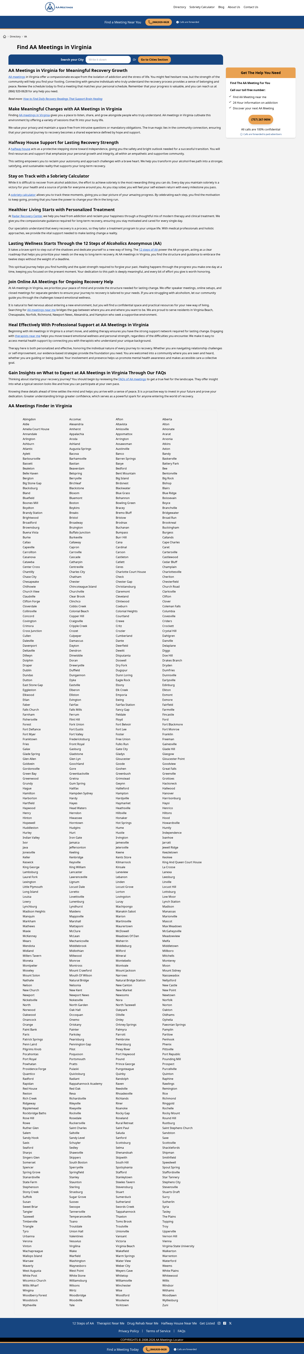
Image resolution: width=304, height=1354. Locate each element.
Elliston (74, 695)
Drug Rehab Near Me (142, 1323)
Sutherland (123, 1202)
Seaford (28, 1148)
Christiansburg (126, 586)
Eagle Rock (123, 680)
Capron (74, 547)
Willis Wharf (31, 1285)
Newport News (79, 995)
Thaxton (121, 1216)
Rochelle (168, 1108)
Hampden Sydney (81, 793)
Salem (27, 1133)
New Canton (124, 985)
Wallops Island (32, 1256)
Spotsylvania (124, 1167)
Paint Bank (30, 1029)
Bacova (74, 454)
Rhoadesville (124, 1093)
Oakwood (29, 1015)
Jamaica (74, 842)
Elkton (166, 690)
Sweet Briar (30, 1207)
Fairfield (167, 705)
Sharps (27, 1152)
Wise (119, 1290)
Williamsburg (78, 1280)
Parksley (75, 1034)
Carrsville (75, 552)
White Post (30, 1276)
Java (25, 847)
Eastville (74, 685)
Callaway (75, 542)
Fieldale (121, 714)
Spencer (28, 1167)
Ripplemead (31, 1108)
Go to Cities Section (154, 60)
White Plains (170, 1271)
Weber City (123, 1266)
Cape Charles (171, 542)
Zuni (165, 1305)
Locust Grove (124, 887)
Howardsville (171, 823)
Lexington (29, 882)
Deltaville (29, 650)
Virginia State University (178, 1246)
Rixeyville (75, 1108)
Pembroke (123, 1039)
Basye (120, 463)
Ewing (120, 700)
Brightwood (31, 518)
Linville (166, 882)
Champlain (169, 567)
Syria (165, 1207)
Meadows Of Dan (127, 936)
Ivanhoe (167, 838)
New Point (169, 990)
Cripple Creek (78, 626)
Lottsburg (169, 892)
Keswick (28, 862)
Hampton (122, 793)
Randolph (122, 1079)
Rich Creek (30, 1098)
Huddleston (30, 828)
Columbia (168, 611)
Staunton (75, 1182)
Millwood (75, 956)
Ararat (166, 434)
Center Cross (31, 567)
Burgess (167, 532)
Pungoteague (125, 1069)
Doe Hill (167, 655)
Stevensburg (124, 1187)
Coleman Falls (171, 606)
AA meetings (16, 77)
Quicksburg (77, 1074)
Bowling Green (125, 503)
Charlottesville (171, 572)
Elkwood (28, 695)
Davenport (30, 646)
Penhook (168, 1039)
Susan (27, 1202)
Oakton (167, 1010)
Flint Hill (74, 719)
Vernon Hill (169, 1236)
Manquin (29, 916)
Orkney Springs (126, 1025)
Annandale (30, 434)
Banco (120, 454)
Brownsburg (31, 527)
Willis (165, 1280)
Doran (73, 660)
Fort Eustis (76, 729)
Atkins (166, 444)
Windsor (168, 1285)
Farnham (29, 714)
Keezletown (170, 852)
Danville (167, 641)
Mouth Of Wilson (80, 975)
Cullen (27, 636)
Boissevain (169, 498)
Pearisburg (76, 1039)
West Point (76, 1271)
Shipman (168, 1152)
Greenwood (31, 778)
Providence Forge (34, 1069)
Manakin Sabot (126, 911)
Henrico (167, 808)
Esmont (167, 695)
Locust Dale (77, 887)
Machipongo (124, 906)
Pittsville (167, 1049)
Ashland (74, 444)
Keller (26, 857)
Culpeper (75, 636)
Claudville (29, 596)
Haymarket (123, 803)
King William (77, 867)
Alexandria (76, 424)
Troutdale (75, 1226)
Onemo (74, 1020)
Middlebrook (78, 946)
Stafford (121, 1172)
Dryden (167, 665)
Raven (120, 1084)
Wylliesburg (170, 1300)
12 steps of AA (148, 250)
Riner (119, 1103)
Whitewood (170, 1276)
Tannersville (77, 1212)
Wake (73, 1251)
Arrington (122, 439)
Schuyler (75, 1143)
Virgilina (74, 1246)
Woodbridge (77, 1295)
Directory (179, 7)
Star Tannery (170, 1177)
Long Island (30, 892)
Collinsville (30, 611)
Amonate (168, 429)
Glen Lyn (75, 759)
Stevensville (170, 1187)
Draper (27, 665)
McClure (74, 931)
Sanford (121, 1138)
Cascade (74, 557)
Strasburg (76, 1192)
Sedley (73, 1148)
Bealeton (28, 468)
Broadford (30, 523)
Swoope (74, 1207)
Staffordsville (171, 1172)
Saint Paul (122, 1128)
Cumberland (124, 636)
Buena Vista (30, 532)
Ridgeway (29, 1103)
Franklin (167, 734)
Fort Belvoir (123, 724)
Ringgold (168, 1103)
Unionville (122, 1231)
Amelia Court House (36, 429)
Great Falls (169, 769)
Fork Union (76, 724)
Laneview (122, 872)
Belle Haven (30, 473)
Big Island (122, 478)
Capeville (28, 547)
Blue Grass (123, 493)
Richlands (122, 1098)
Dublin (27, 670)
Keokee (167, 857)
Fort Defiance (32, 729)
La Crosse (168, 867)
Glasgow (168, 754)
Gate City (122, 749)
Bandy (166, 454)
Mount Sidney (171, 970)
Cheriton (168, 577)
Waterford (169, 1261)
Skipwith (121, 1157)
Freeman (168, 739)
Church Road (171, 586)
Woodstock (30, 1300)
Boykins (74, 508)
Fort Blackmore (172, 724)
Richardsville (77, 1098)
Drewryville (76, 665)
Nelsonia (75, 985)
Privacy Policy (129, 1331)
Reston (27, 1093)
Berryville (75, 478)
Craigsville (76, 621)
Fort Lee (121, 729)
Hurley (27, 833)
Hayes (73, 803)
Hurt (72, 833)
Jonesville (29, 852)
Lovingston (123, 897)
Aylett (26, 454)
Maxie (27, 931)
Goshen (121, 769)
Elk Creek (122, 690)
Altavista (121, 424)
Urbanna (28, 1236)
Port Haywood (125, 1054)
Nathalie (28, 980)
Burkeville (75, 537)
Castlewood (170, 557)
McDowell (122, 931)
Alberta (167, 419)
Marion (120, 916)
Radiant (74, 1079)
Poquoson (76, 1054)
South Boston (78, 1162)
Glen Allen (29, 759)
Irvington (122, 838)
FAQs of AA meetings (132, 379)
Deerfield (122, 646)
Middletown (170, 946)
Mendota (29, 946)
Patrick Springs (33, 1039)
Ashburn (28, 444)
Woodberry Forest (35, 1295)
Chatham (75, 577)
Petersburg (123, 1044)
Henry (27, 813)
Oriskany (75, 1025)
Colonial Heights (127, 611)
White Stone (77, 1276)
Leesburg (168, 877)
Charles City (77, 572)
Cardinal (121, 547)
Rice (165, 1093)
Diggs (166, 650)
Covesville (168, 616)
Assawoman (124, 444)
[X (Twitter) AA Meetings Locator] (230, 1323)
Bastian (74, 463)
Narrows (121, 975)
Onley (120, 1020)
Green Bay (29, 774)
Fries (26, 744)
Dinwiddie (76, 655)
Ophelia (167, 1020)
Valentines (76, 1236)
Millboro (168, 951)
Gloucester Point (173, 759)
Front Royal (76, 744)
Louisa (27, 897)
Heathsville (123, 808)
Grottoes (168, 778)
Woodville (75, 1300)
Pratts (73, 1064)
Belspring (75, 473)
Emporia (121, 695)
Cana (119, 542)
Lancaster (75, 872)
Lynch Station (171, 901)
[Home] (4, 36)
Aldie (26, 424)
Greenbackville (79, 774)
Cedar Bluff (169, 562)
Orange (28, 1025)
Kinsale (120, 867)
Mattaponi (76, 926)
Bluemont (75, 498)
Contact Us (251, 7)
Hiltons (167, 813)
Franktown (30, 739)
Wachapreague (33, 1251)
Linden (120, 882)
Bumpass (122, 532)
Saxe (165, 1138)
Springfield (76, 1172)
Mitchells (168, 956)
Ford (165, 719)
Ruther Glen (31, 1128)
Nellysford (169, 980)
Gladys (120, 754)
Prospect (168, 1064)
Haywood (29, 808)
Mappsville (76, 916)
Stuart (120, 1192)
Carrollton (29, 552)
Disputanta (123, 655)
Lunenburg (76, 901)
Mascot (167, 921)
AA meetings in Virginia (34, 115)
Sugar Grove (77, 1197)
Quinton (167, 1074)
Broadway (76, 523)
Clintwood (122, 601)
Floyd (119, 719)
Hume (120, 828)
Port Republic (171, 1054)
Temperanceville (80, 1216)
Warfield (75, 1256)
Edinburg (168, 685)
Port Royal (29, 1059)
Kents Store (123, 857)
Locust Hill (169, 887)
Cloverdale (30, 606)
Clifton (166, 596)
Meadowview (171, 936)
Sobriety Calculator (202, 7)
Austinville (122, 449)
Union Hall (76, 1231)
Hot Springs (124, 823)
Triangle (28, 1226)
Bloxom (74, 493)
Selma (120, 1148)
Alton (165, 424)
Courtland (122, 616)
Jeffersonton (77, 847)
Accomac (75, 419)
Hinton (27, 818)
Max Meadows (172, 926)
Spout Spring (171, 1167)
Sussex (73, 1202)
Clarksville (169, 591)
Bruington (76, 527)
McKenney (30, 936)
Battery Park (170, 463)
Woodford (122, 1295)
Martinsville (123, 921)
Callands (168, 537)
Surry (166, 1197)
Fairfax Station (125, 705)
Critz (119, 626)
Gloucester (123, 759)
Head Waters (78, 808)
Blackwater (123, 488)
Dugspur (122, 670)
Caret (166, 547)
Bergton (28, 478)
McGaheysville (171, 931)
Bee (164, 468)
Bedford (121, 468)
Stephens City (171, 1182)
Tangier (28, 1212)
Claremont (123, 591)
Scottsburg (123, 1143)
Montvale (122, 965)
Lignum (74, 882)
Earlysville (168, 680)
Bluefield (28, 498)
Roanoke (122, 1108)
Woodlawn (169, 1295)
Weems (167, 1266)
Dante (120, 641)
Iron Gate (75, 838)
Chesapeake (31, 582)
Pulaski (74, 1069)
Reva (72, 1093)
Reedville (122, 1089)
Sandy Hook (31, 1138)
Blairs (166, 488)
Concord (28, 616)
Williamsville (124, 1280)
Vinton (27, 1246)
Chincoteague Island (83, 586)
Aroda (73, 439)
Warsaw (28, 1261)
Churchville (76, 591)
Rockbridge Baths (34, 1113)
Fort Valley (76, 734)
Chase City (29, 577)
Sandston (168, 1133)
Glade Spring (31, 754)
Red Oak (75, 1089)
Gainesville (169, 744)
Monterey (168, 961)
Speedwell (169, 1162)
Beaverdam (76, 468)
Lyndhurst (76, 906)
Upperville (169, 1231)
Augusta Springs (80, 449)
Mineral (121, 956)
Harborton (30, 798)
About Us (234, 7)
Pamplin (167, 1029)
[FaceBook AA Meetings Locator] (224, 1323)
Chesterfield (170, 582)
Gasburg (75, 749)
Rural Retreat (124, 1123)
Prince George (125, 1064)
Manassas (169, 911)
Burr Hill (121, 537)
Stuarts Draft (171, 1192)
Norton (167, 1005)
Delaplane (169, 646)
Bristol (73, 518)
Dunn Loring (124, 675)
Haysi (166, 803)
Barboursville (31, 459)
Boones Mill (30, 503)
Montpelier (30, 965)
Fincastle (168, 714)
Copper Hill (76, 616)
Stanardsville (31, 1177)
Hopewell (29, 823)
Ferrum (74, 714)
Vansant (121, 1236)
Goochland (76, 764)
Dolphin (28, 660)
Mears (27, 941)
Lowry (27, 901)
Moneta (28, 961)
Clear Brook (77, 596)
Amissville (122, 429)
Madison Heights (34, 911)
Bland (26, 493)
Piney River (123, 1049)
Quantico (29, 1074)
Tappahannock (125, 1212)
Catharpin (76, 562)
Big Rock (168, 478)
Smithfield (169, 1157)
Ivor (25, 842)
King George (31, 867)
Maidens (75, 911)
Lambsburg (30, 872)
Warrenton (169, 1256)
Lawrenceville (78, 877)
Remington (169, 1089)
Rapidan (28, 1084)
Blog (221, 7)
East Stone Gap (33, 685)
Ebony (120, 685)
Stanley (74, 1177)
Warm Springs (125, 1256)
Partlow (167, 1034)
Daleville (28, 641)
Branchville (169, 508)
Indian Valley (31, 838)
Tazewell (28, 1216)
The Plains (169, 1216)
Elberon (74, 690)
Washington (77, 1261)
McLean (74, 936)
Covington (29, 621)
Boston (74, 503)
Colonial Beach (79, 611)
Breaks (73, 513)
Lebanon (121, 877)
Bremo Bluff (124, 513)
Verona (27, 1241)
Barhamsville (77, 459)
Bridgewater (170, 513)
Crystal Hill (169, 631)
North (27, 1005)
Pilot (72, 1049)
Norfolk (167, 1000)
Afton (119, 419)
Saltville (74, 1133)
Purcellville (169, 1069)
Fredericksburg (79, 739)
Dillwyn (27, 655)
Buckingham (170, 527)
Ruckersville (77, 1123)
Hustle (120, 833)
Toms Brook (124, 1221)
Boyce (166, 503)
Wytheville (29, 1305)
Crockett (168, 626)
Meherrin (122, 941)
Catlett (120, 562)
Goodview (169, 764)
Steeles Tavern (125, 1182)
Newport (28, 995)
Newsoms (122, 995)
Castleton (122, 557)
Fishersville (30, 719)
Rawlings (168, 1084)
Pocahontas (31, 1054)
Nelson (27, 985)
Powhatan (29, 1064)
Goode (120, 764)
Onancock (29, 1020)
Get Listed (207, 1323)
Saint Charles (78, 1128)
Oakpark (121, 1010)
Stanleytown (124, 1177)
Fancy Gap (122, 710)
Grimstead (123, 778)
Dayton (74, 646)
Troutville (122, 1226)
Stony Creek (31, 1192)
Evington (75, 700)
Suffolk (27, 1197)
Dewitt (120, 650)
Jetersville (122, 847)
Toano (73, 1221)
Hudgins (75, 828)
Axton (166, 449)
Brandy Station (32, 513)
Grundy (28, 783)
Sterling (74, 1187)
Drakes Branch (172, 660)
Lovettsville (76, 897)
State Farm (30, 1182)
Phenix (166, 1044)
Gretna (74, 778)
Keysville (75, 862)
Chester (74, 582)
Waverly (28, 1266)
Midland (28, 951)
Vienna (167, 1241)
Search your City (72, 60)
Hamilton (29, 793)
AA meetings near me (41, 310)
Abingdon (29, 419)
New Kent (75, 990)
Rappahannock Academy (85, 1084)
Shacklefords (171, 1148)
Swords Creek (125, 1207)
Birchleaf (75, 483)
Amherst (75, 429)
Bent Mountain (126, 473)
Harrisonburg (171, 798)
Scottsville (169, 1143)
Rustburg (168, 1123)
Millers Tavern (32, 956)
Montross (75, 965)
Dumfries (168, 670)
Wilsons (74, 1285)
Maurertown (124, 926)
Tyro (26, 1231)
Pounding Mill (171, 1059)
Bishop (167, 483)
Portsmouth (77, 1059)
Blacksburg (30, 488)
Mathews (29, 926)
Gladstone (76, 754)
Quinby (120, 1074)
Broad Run (169, 518)
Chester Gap (124, 582)
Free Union (123, 739)
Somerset (29, 1162)
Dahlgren (168, 636)
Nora (119, 1000)
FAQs (181, 1331)
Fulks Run (122, 744)
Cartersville (169, 552)
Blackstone (76, 488)
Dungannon (77, 675)
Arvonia (167, 439)
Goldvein (28, 764)
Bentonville (169, 473)
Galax (26, 749)
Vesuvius (75, 1241)
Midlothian (76, 951)
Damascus (76, 641)
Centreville (76, 567)
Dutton (27, 680)
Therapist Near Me (110, 1323)
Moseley (28, 970)
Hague (27, 788)
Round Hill (169, 1118)
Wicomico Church (34, 1280)
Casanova (29, 557)
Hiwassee (75, 818)
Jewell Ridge (170, 847)
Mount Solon (31, 975)
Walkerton (169, 1251)
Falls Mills (75, 710)
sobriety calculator (23, 195)
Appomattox (124, 434)
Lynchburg (30, 906)
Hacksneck (169, 783)
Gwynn (120, 783)
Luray (119, 901)
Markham (29, 921)
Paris (26, 1034)
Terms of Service (158, 1331)
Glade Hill (168, 749)
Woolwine (122, 1300)
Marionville (169, 916)
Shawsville (76, 1152)
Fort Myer (29, 734)
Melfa (166, 941)
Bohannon (123, 498)
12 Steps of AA (83, 1323)
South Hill (122, 1162)
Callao (27, 542)
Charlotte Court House (131, 572)
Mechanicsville (79, 941)
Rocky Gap (123, 1113)
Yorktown (122, 1305)
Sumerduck (123, 1197)
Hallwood (168, 788)
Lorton (120, 892)
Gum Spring (77, 783)
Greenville (169, 774)
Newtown (168, 995)
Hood (166, 818)
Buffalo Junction (79, 532)
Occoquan (76, 1015)
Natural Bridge (79, 980)
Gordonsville (31, 769)
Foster (120, 734)
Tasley (166, 1212)
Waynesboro (77, 1266)
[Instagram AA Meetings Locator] (219, 1323)
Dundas (28, 675)
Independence (172, 833)
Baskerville (169, 459)
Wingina (28, 1290)
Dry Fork (121, 665)
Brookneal (169, 523)
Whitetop (122, 1276)
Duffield (74, 670)
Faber (26, 705)
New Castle (169, 985)
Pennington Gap (80, 1044)
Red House (30, 1089)
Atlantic (28, 449)
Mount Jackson (126, 970)
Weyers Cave (124, 1271)
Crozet (73, 631)
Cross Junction (32, 631)
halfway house (20, 149)
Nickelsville (30, 1000)
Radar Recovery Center (27, 216)
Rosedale (75, 1118)
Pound (120, 1059)
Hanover (168, 793)
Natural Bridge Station (130, 980)
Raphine (167, 1079)
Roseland (122, 1118)
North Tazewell (126, 1005)
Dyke (72, 680)
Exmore (167, 700)
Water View (123, 1261)
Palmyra (121, 1029)
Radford (28, 1079)
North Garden (78, 1005)
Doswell (121, 660)
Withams (168, 1290)
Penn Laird (30, 1044)
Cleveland (122, 596)
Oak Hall (75, 1010)
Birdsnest (122, 483)
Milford (121, 951)
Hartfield (28, 803)
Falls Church (31, 710)
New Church (31, 990)
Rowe (26, 1123)
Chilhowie (29, 586)
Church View (31, 591)
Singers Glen (31, 1157)
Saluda (120, 1133)
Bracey (120, 508)
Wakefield (122, 1251)
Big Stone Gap (32, 483)
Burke (27, 537)
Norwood (29, 1010)
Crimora (28, 626)
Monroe (74, 961)
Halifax (73, 788)
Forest (27, 724)
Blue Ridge (169, 493)
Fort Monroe (170, 729)
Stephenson (31, 1187)
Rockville (75, 1113)
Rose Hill (28, 1118)
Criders (167, 621)
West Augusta (32, 1271)
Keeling (74, 852)
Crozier (120, 631)
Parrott (120, 1034)
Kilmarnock (123, 862)
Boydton (28, 508)
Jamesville (122, 842)
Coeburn (121, 606)
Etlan (26, 700)
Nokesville (76, 1000)
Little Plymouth (33, 887)
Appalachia (76, 434)
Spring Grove (31, 1172)
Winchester (123, 1285)
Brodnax (121, 523)
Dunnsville (169, 675)
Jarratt (166, 842)
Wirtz (72, 1290)
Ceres (119, 567)
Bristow (121, 518)
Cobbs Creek (77, 606)
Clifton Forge (31, 601)
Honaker (121, 818)
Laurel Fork (30, 877)
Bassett (28, 463)
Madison (168, 906)
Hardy (73, 798)
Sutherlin (168, 1202)
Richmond (169, 1098)
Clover (166, 601)
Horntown (76, 823)
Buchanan (122, 527)
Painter (74, 1029)
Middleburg (123, 946)
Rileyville (75, 1103)
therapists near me (27, 336)
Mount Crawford (80, 970)
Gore (72, 769)
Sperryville (76, 1167)
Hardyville (122, 798)
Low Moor (169, 897)
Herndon (75, 813)
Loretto (74, 892)
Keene (120, 852)
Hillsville (121, 813)
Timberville (30, 1221)
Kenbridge (76, 857)
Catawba (28, 562)
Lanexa (167, 872)
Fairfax (73, 705)
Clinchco (75, 601)
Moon (166, 965)
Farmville (168, 710)
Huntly (166, 828)
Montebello (123, 961)
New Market (124, 990)
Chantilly (28, 572)
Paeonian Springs (174, 1025)
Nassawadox (170, 975)
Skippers (75, 1157)
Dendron (75, 650)
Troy (165, 1226)
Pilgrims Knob (32, 1049)
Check (120, 577)
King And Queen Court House (182, 862)
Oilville (120, 1015)
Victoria (121, 1241)
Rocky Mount (171, 1113)
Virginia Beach (125, 1246)
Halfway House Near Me (179, 1323)
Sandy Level (77, 1138)
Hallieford (122, 788)
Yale (72, 1305)
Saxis (26, 1143)
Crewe (120, 621)
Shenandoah (124, 1152)
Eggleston (29, 690)
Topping (167, 1221)
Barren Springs (126, 459)
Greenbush (123, 774)
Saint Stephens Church (177, 1128)
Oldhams (168, 1015)
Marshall (75, 921)
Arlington (29, 439)
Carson (120, 552)
